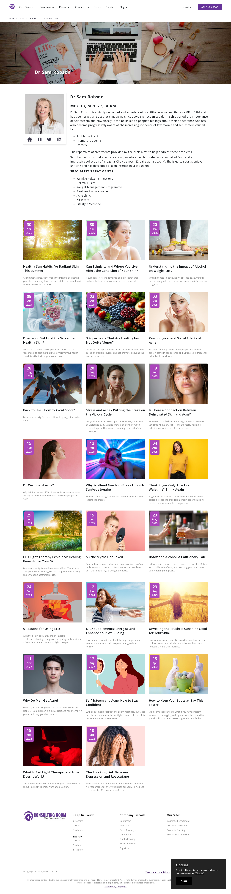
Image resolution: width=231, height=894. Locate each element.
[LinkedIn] (59, 141)
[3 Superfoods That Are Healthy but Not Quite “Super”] (115, 331)
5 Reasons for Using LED (41, 629)
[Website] (29, 141)
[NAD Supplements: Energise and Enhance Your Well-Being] (115, 621)
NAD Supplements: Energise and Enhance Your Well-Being (110, 631)
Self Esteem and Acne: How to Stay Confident (112, 702)
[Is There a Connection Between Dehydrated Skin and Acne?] (178, 403)
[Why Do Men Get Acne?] (52, 693)
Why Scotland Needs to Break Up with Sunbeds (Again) (115, 487)
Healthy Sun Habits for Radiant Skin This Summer (51, 268)
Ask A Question (209, 7)
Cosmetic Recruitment (178, 821)
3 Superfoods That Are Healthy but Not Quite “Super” (113, 340)
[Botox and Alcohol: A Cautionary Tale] (178, 549)
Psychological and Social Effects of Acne (175, 340)
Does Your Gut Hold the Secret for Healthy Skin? (49, 340)
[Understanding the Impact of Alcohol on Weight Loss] (178, 259)
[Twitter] (49, 141)
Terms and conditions (157, 872)
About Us (124, 825)
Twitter (76, 825)
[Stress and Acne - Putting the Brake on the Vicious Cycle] (115, 403)
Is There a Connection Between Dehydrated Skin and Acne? (172, 412)
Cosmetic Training (176, 830)
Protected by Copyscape (115, 886)
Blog (123, 7)
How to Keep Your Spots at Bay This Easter (176, 702)
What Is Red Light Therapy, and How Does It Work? (51, 774)
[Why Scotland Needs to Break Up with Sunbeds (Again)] (115, 478)
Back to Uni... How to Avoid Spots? (49, 410)
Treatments (47, 7)
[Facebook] (39, 141)
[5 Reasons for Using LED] (52, 621)
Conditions (82, 7)
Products (65, 7)
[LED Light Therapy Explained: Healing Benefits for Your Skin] (52, 549)
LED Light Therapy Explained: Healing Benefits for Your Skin (52, 559)
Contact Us (125, 821)
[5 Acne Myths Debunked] (115, 549)
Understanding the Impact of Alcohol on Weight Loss (177, 268)
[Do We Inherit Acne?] (52, 478)
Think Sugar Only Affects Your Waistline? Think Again (172, 487)
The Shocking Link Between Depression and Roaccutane (107, 774)
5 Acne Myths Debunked (104, 557)
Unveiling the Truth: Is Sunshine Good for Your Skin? (178, 631)
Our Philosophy (127, 839)
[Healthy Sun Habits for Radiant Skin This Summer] (52, 259)
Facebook (78, 830)
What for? (199, 873)
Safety (110, 7)
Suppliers (124, 848)
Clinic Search (27, 7)
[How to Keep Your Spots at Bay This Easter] (178, 693)
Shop (98, 7)
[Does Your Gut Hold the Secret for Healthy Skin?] (52, 331)
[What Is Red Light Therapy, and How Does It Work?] (52, 765)
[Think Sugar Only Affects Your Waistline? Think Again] (178, 478)
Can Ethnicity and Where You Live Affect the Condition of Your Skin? (112, 268)
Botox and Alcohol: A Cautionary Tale (177, 557)
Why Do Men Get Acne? (40, 700)
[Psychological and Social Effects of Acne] (178, 331)
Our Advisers (126, 834)
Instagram (78, 821)
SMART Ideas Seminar (178, 834)
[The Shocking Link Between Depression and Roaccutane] (115, 765)
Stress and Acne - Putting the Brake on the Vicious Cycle (115, 412)
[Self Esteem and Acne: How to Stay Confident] (115, 693)
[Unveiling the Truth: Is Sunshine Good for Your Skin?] (178, 621)
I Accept (184, 881)
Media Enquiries (128, 843)
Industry (187, 7)
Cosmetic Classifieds (177, 825)
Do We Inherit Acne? (38, 485)
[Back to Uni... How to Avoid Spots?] (52, 403)
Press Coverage (128, 830)
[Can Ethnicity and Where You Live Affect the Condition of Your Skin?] (115, 259)
